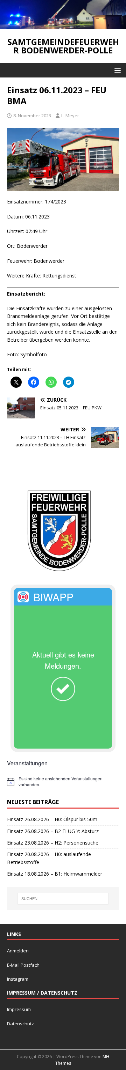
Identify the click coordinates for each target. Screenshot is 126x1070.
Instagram (17, 979)
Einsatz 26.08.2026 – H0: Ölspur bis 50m (52, 819)
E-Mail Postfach (23, 965)
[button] (116, 70)
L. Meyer (70, 115)
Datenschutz (20, 1023)
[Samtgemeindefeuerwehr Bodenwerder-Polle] (63, 25)
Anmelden (18, 951)
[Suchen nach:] (63, 899)
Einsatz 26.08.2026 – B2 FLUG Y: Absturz (53, 831)
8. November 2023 (32, 115)
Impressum (19, 1009)
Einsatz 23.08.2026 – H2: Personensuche (52, 842)
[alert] (63, 781)
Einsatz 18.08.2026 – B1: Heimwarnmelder (54, 873)
